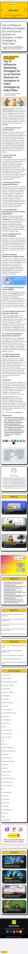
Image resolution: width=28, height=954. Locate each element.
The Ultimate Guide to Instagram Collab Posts (12, 659)
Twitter (3, 816)
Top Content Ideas (6, 802)
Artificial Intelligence (6, 688)
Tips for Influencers (6, 799)
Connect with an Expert (19, 282)
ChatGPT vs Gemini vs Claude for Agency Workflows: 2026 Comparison (13, 881)
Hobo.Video (13, 10)
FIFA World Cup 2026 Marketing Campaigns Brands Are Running (12, 866)
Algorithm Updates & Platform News (10, 682)
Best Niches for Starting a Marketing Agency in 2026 (13, 633)
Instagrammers (5, 764)
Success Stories (5, 795)
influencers (6, 95)
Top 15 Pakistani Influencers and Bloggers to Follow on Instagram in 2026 (12, 910)
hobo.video (7, 93)
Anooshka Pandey (9, 529)
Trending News (5, 813)
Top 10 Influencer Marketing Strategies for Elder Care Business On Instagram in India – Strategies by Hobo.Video (9, 455)
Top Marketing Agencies (7, 809)
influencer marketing (16, 93)
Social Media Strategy (6, 792)
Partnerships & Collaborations (8, 778)
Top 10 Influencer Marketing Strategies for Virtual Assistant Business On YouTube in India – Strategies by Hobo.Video (15, 592)
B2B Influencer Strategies (7, 692)
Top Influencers (5, 806)
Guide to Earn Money (6, 737)
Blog (7, 46)
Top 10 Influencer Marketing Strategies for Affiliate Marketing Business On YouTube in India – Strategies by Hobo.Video (14, 601)
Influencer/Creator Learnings (8, 761)
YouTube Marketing (6, 820)
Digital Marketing (5, 723)
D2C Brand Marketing (6, 719)
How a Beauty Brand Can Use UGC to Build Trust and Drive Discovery (13, 896)
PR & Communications (7, 785)
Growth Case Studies (6, 730)
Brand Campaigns (6, 695)
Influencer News (5, 754)
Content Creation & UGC (7, 709)
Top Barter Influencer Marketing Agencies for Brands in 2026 (12, 527)
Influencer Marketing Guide (13, 56)
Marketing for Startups (7, 771)
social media (13, 95)
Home (4, 46)
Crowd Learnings (5, 716)
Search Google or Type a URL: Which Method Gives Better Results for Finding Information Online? (14, 510)
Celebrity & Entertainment (7, 702)
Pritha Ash (15, 476)
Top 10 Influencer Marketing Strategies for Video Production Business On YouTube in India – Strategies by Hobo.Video (15, 597)
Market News (5, 768)
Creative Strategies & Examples (9, 713)
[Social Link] (7, 931)
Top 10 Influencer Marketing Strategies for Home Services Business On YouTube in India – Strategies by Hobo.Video (15, 588)
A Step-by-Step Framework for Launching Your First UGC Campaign (14, 544)
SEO (3, 789)
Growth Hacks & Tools (7, 733)
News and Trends (6, 775)
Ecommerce (4, 726)
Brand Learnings (5, 699)
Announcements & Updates (8, 685)
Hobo (3, 740)
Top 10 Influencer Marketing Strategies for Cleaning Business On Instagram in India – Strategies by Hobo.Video (14, 427)
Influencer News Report (7, 757)
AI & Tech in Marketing (7, 678)
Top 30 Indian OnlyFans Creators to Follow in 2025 (13, 655)
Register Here (19, 412)
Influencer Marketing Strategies (9, 58)
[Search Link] (25, 10)
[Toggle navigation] (2, 10)
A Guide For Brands (6, 675)
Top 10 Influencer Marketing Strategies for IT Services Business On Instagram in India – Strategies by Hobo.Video (14, 419)
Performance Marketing (7, 782)
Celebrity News (5, 706)
